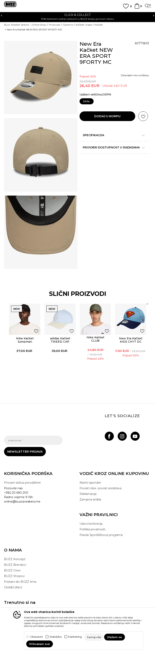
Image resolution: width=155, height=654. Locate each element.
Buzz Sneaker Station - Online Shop (25, 24)
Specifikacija (93, 135)
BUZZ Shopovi (14, 576)
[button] (143, 116)
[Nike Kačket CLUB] (95, 319)
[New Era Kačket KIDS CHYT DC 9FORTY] (130, 319)
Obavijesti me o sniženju (135, 75)
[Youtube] (135, 436)
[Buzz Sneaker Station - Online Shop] (10, 5)
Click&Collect (13, 587)
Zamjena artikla (90, 499)
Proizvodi (54, 24)
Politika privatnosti (92, 529)
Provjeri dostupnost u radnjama (111, 147)
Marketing (75, 636)
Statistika (55, 636)
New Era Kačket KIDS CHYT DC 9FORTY (130, 341)
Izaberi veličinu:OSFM (95, 94)
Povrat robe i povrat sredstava (100, 488)
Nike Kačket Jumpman (25, 340)
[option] (77, 16)
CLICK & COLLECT (77, 15)
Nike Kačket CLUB (95, 339)
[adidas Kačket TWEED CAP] (60, 319)
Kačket (99, 24)
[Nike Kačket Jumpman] (24, 319)
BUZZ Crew (12, 570)
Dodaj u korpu (107, 116)
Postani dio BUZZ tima (20, 582)
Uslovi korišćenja (91, 523)
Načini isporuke (90, 482)
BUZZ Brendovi (15, 565)
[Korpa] (137, 8)
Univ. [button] (86, 101)
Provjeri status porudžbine (22, 482)
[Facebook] (109, 436)
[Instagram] (122, 436)
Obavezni (36, 636)
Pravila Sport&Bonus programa (101, 535)
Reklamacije (88, 494)
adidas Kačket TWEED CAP (60, 340)
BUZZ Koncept (14, 559)
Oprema (68, 24)
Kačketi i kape (84, 24)
